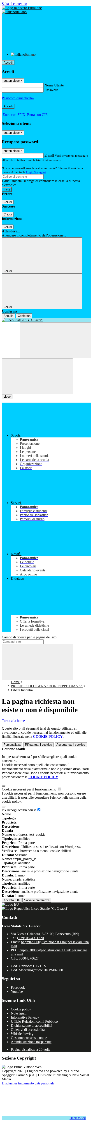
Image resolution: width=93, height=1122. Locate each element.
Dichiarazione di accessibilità (31, 1025)
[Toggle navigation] (37, 376)
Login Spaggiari (36, 172)
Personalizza (12, 744)
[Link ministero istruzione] (22, 8)
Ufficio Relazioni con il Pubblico (34, 1021)
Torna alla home (13, 721)
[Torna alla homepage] (46, 320)
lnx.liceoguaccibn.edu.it (19, 810)
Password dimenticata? (18, 98)
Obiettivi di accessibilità (28, 1029)
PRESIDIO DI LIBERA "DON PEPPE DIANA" (47, 686)
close (7, 396)
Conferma (24, 316)
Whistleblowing (22, 1034)
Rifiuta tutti (38, 744)
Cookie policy (21, 1009)
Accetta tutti (70, 744)
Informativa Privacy (25, 1017)
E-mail (49, 155)
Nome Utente (54, 85)
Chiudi (8, 202)
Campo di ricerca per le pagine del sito (29, 637)
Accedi (8, 62)
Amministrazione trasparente (31, 1042)
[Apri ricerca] (55, 340)
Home (15, 682)
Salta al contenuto (14, 4)
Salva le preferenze (36, 900)
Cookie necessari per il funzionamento (29, 789)
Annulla (8, 316)
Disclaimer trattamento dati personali (28, 1083)
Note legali (18, 1013)
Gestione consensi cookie (29, 1038)
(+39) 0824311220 (30, 938)
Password (51, 90)
